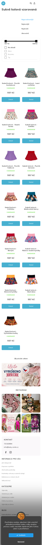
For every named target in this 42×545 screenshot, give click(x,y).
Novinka (11, 54)
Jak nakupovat (6, 463)
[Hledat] (30, 3)
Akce (10, 51)
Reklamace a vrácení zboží (10, 477)
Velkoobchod (6, 480)
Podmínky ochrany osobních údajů (13, 473)
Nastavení (21, 542)
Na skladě (11, 47)
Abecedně (25, 33)
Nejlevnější (25, 24)
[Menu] (3, 3)
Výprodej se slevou (8, 504)
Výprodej (4, 490)
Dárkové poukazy (7, 501)
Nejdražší (25, 29)
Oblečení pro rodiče (8, 497)
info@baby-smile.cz (11, 447)
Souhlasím (22, 535)
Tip (9, 57)
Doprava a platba (8, 466)
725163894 (8, 444)
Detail (11, 99)
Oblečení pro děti (7, 494)
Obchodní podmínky (8, 470)
